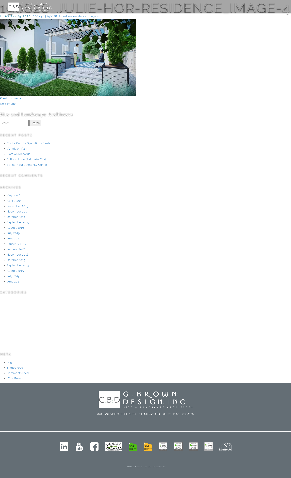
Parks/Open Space (13, 327)
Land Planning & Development (20, 316)
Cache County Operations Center (29, 143)
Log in (11, 362)
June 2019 (14, 238)
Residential (7, 332)
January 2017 (16, 249)
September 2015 (18, 265)
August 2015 (15, 270)
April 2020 (14, 200)
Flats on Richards (18, 154)
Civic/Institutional (12, 305)
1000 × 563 (38, 16)
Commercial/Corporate (16, 311)
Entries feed (15, 367)
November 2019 (17, 211)
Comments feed (18, 373)
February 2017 (16, 243)
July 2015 (13, 276)
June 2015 (14, 281)
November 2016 (17, 254)
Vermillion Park (17, 148)
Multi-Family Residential (16, 322)
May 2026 (13, 195)
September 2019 (18, 222)
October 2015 (16, 260)
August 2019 (15, 227)
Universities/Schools (14, 343)
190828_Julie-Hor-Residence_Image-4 (73, 16)
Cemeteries (7, 300)
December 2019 (17, 206)
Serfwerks (160, 467)
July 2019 (13, 233)
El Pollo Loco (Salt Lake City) (26, 159)
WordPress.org (17, 378)
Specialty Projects (12, 338)
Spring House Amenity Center (27, 164)
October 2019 (16, 217)
